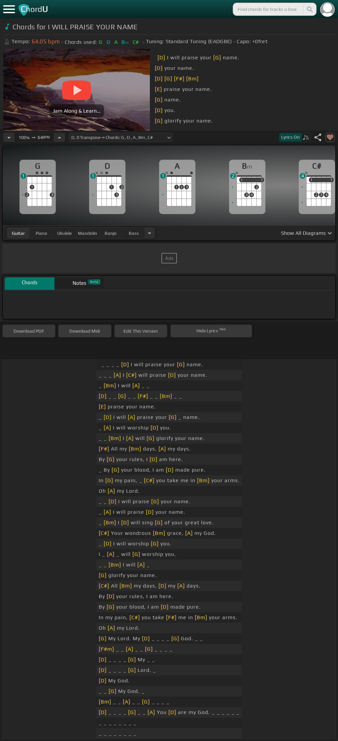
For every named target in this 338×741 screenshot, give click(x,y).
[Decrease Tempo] (9, 137)
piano (41, 233)
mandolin (87, 233)
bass (134, 233)
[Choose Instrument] (149, 233)
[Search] (309, 9)
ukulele (64, 233)
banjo (111, 233)
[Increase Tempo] (59, 137)
